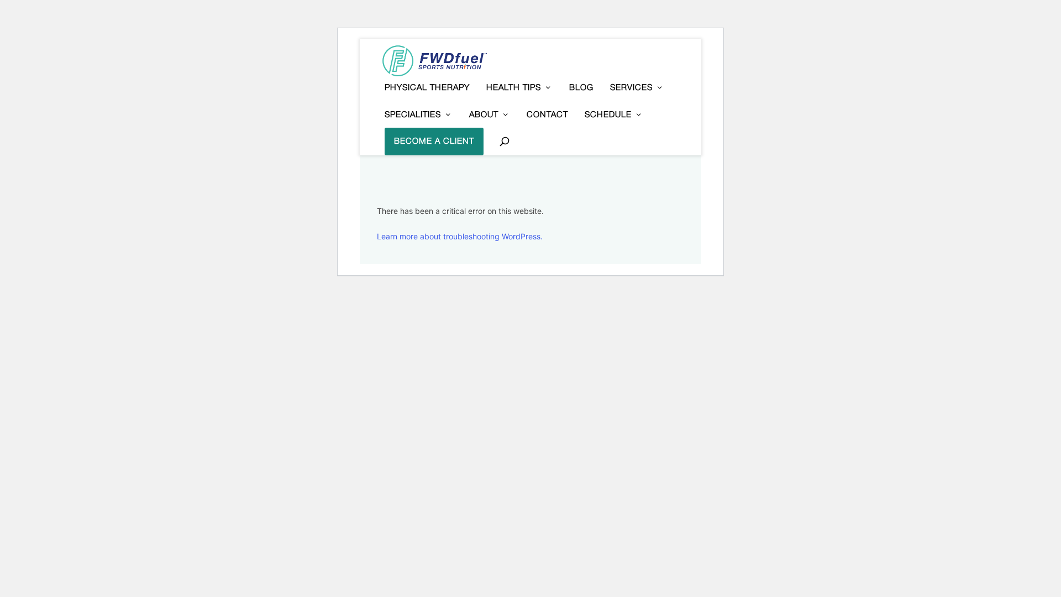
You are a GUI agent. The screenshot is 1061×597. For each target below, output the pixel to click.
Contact (547, 115)
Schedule (608, 115)
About (483, 115)
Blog (581, 88)
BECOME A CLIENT (434, 141)
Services (631, 88)
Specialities (413, 115)
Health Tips (513, 88)
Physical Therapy (427, 88)
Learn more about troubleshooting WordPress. (460, 236)
